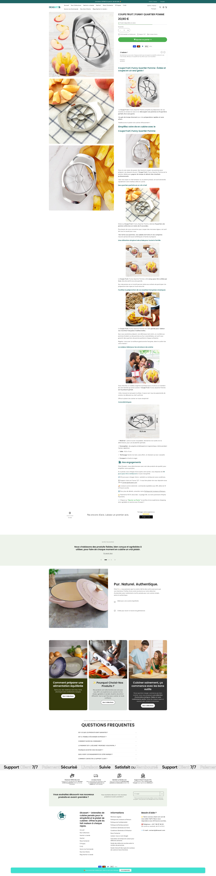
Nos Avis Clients (85, 852)
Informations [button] (117, 812)
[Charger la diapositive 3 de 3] (111, 560)
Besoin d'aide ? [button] (149, 812)
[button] (100, 9)
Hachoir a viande (85, 835)
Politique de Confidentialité (119, 822)
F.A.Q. (81, 846)
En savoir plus (108, 553)
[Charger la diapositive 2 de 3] (109, 560)
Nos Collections (68, 696)
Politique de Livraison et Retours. (155, 491)
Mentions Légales (116, 817)
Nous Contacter (84, 841)
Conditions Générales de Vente (120, 828)
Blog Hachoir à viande (86, 854)
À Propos (82, 843)
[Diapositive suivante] (114, 559)
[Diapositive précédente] (101, 559)
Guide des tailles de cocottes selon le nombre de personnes (122, 844)
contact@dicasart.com (129, 482)
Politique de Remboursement (120, 825)
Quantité (121, 27)
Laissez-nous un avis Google (119, 836)
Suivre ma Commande (86, 849)
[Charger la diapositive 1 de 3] (106, 560)
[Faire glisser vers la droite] (164, 52)
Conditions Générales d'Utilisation (121, 830)
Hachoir (82, 838)
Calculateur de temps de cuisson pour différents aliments (122, 839)
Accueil (82, 830)
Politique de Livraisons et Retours (121, 819)
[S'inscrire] (162, 794)
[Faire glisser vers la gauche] (162, 52)
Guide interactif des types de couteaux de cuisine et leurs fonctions (123, 849)
